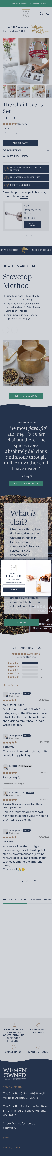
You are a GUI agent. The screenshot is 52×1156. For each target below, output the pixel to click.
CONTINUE (13, 590)
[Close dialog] (49, 561)
